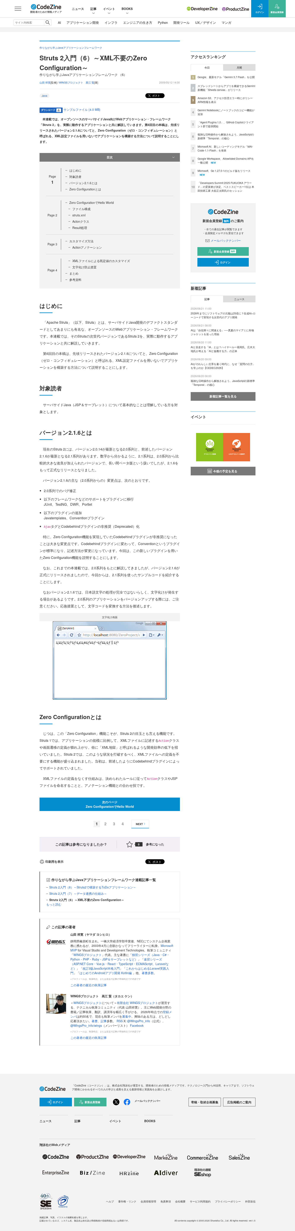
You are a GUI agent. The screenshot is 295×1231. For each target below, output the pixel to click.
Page (52, 215)
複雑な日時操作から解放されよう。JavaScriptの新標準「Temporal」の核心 (226, 136)
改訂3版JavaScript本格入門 (101, 968)
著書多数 (148, 973)
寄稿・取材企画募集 (204, 1102)
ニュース (78, 8)
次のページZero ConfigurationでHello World (110, 804)
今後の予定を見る (225, 471)
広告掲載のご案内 (239, 1102)
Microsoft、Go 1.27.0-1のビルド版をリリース (224, 170)
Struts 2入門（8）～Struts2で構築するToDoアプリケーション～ (92, 887)
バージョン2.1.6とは (83, 183)
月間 (239, 67)
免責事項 (165, 1201)
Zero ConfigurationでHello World (91, 202)
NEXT (139, 824)
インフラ (111, 22)
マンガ (226, 22)
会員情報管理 (148, 1201)
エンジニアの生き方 (137, 22)
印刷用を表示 (54, 861)
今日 (207, 67)
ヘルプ (110, 1201)
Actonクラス (80, 221)
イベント (109, 8)
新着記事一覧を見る (223, 396)
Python (163, 22)
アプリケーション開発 (83, 22)
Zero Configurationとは (85, 189)
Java (44, 95)
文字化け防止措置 (84, 267)
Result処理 (79, 227)
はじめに (75, 170)
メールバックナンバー (226, 240)
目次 (110, 157)
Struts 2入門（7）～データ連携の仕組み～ (78, 893)
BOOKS (127, 8)
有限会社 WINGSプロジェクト (137, 1003)
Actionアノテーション (87, 247)
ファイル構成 (81, 209)
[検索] (47, 22)
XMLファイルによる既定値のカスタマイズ (101, 261)
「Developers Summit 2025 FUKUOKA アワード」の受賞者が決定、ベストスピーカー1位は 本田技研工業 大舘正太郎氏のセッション (226, 186)
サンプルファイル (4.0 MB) (81, 109)
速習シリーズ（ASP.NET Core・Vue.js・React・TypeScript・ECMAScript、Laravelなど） (119, 963)
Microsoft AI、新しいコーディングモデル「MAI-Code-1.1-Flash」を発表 (225, 148)
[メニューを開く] (18, 8)
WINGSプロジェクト (87, 955)
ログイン (225, 262)
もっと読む (53, 904)
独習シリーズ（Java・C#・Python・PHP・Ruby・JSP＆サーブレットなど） (120, 957)
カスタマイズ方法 (81, 241)
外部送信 (250, 1201)
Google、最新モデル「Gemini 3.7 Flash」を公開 (226, 77)
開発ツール (181, 22)
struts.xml (79, 215)
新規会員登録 (224, 251)
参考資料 (75, 279)
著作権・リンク (127, 1201)
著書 (95, 1021)
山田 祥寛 (45, 82)
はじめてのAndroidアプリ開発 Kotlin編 (106, 973)
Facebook (137, 1025)
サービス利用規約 (200, 1201)
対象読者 (75, 176)
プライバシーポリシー (228, 1201)
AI (59, 22)
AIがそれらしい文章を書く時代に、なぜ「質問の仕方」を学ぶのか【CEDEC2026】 (223, 366)
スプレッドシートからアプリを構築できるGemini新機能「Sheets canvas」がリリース (226, 88)
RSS (120, 1021)
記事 (93, 8)
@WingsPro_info (138, 1021)
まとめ (73, 273)
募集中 (126, 1016)
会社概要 (180, 1201)
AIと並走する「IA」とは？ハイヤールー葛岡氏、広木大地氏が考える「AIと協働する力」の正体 (223, 349)
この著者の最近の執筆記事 (88, 985)
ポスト (156, 95)
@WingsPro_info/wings (86, 1025)
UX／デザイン (205, 22)
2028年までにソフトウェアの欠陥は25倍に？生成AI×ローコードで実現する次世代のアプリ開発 (223, 315)
